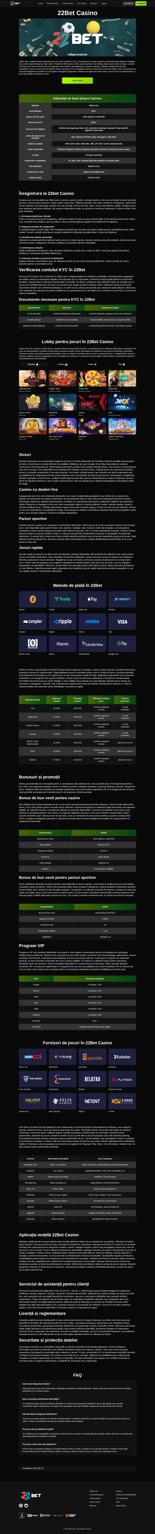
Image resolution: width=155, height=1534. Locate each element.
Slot (120, 364)
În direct (61, 364)
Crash (90, 364)
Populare (31, 364)
